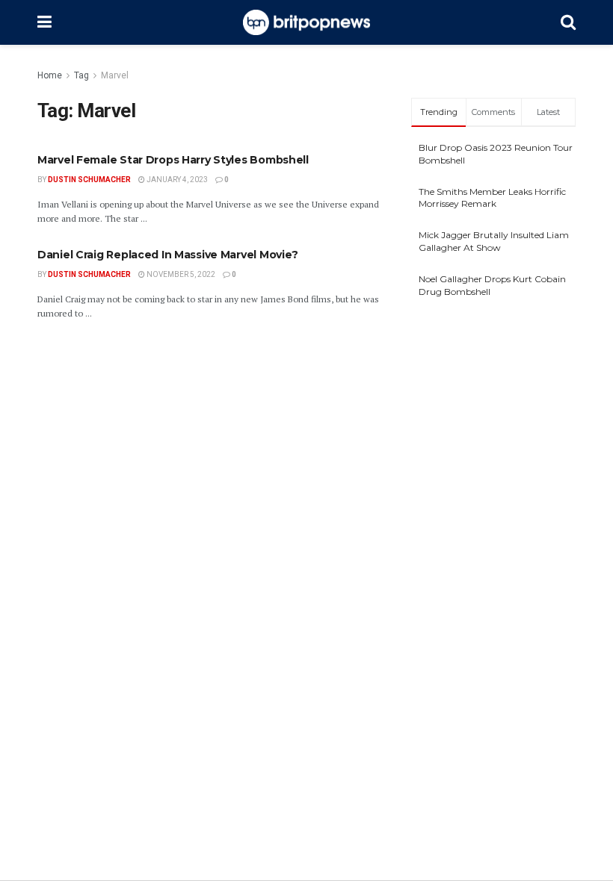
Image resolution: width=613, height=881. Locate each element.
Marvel (115, 75)
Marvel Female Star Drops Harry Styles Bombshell (173, 159)
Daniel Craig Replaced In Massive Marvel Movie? (167, 254)
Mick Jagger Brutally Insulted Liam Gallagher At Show (494, 241)
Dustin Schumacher (89, 179)
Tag (81, 75)
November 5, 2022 (180, 274)
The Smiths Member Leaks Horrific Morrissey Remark (492, 198)
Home (49, 75)
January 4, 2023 (176, 179)
